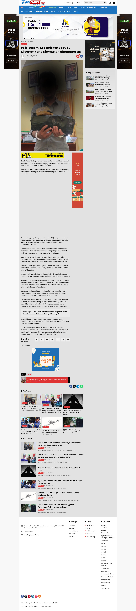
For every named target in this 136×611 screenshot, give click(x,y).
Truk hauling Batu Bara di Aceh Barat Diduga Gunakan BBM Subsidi (103, 104)
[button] (105, 2)
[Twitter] (74, 386)
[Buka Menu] (114, 3)
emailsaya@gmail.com (31, 535)
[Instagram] (36, 596)
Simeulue (90, 534)
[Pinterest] (29, 596)
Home (103, 543)
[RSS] (39, 596)
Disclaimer (104, 541)
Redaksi (27, 55)
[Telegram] (77, 386)
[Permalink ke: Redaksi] (23, 56)
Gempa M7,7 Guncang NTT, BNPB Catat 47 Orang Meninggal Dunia (51, 432)
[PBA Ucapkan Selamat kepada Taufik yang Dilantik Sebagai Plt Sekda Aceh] (90, 78)
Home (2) (104, 546)
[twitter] (42, 339)
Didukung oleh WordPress (29, 606)
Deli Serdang (91, 537)
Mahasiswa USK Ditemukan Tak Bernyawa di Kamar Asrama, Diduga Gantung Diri (31, 408)
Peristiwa (23, 44)
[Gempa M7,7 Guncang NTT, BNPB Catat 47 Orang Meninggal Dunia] (52, 423)
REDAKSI (103, 585)
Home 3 (103, 552)
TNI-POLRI (72, 534)
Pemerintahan (73, 531)
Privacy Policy (105, 580)
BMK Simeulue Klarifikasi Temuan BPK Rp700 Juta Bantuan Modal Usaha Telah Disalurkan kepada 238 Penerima (103, 90)
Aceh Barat (90, 525)
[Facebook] (70, 386)
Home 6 (103, 561)
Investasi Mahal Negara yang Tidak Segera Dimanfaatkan (103, 97)
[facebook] (36, 339)
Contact (103, 530)
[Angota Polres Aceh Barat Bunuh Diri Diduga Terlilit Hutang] (73, 401)
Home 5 (103, 558)
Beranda (103, 525)
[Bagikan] (81, 56)
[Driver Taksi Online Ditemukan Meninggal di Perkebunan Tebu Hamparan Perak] (73, 422)
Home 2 (103, 549)
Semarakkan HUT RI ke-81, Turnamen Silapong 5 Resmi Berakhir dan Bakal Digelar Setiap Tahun (51, 410)
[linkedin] (47, 339)
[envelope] (52, 339)
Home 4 (103, 555)
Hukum (71, 537)
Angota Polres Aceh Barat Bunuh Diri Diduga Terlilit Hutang (72, 412)
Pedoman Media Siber (108, 574)
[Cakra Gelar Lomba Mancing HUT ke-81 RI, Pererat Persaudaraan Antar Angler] (90, 85)
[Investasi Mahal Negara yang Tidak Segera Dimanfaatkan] (90, 98)
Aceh (88, 528)
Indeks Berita (105, 568)
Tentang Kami (105, 588)
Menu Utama (105, 571)
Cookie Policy (105, 533)
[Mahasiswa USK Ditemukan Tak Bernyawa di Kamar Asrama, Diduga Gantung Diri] (31, 399)
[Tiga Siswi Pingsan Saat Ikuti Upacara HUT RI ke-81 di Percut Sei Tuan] (31, 422)
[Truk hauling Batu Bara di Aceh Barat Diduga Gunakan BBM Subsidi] (90, 105)
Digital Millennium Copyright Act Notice (107, 537)
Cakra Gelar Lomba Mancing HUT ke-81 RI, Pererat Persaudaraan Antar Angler (102, 84)
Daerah (71, 528)
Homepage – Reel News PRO (106, 564)
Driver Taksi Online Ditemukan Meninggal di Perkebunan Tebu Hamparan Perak (73, 431)
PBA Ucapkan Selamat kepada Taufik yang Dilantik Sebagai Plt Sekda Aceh (104, 77)
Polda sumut (91, 531)
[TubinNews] (33, 3)
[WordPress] (32, 596)
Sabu (29, 374)
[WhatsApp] (63, 339)
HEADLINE (67, 407)
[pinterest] (58, 339)
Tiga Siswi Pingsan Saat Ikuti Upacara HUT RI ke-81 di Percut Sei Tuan (30, 431)
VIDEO (105, 527)
